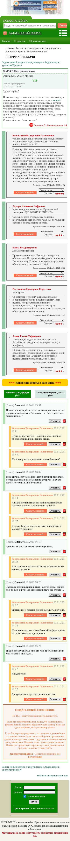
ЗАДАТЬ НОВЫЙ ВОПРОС (25, 33)
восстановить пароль (42, 808)
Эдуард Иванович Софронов (28, 206)
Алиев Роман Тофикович (26, 336)
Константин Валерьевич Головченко (33, 135)
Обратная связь (37, 40)
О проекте (19, 40)
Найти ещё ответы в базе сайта (35, 382)
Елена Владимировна (24, 247)
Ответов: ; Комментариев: (50, 125)
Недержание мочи (37, 51)
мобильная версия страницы (52, 775)
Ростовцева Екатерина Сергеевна (31, 289)
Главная (6, 40)
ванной (56, 99)
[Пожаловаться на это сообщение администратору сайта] (31, 125)
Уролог (21, 51)
